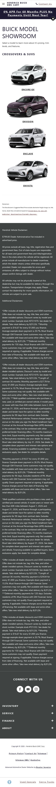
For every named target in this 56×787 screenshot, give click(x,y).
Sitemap (42, 753)
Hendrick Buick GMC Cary (35, 746)
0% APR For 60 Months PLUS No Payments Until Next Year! (28, 13)
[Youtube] (28, 689)
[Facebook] (20, 689)
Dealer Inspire (43, 767)
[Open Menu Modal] (3, 4)
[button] (53, 18)
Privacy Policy (16, 753)
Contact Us (31, 753)
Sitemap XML (22, 760)
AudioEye (35, 760)
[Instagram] (36, 689)
